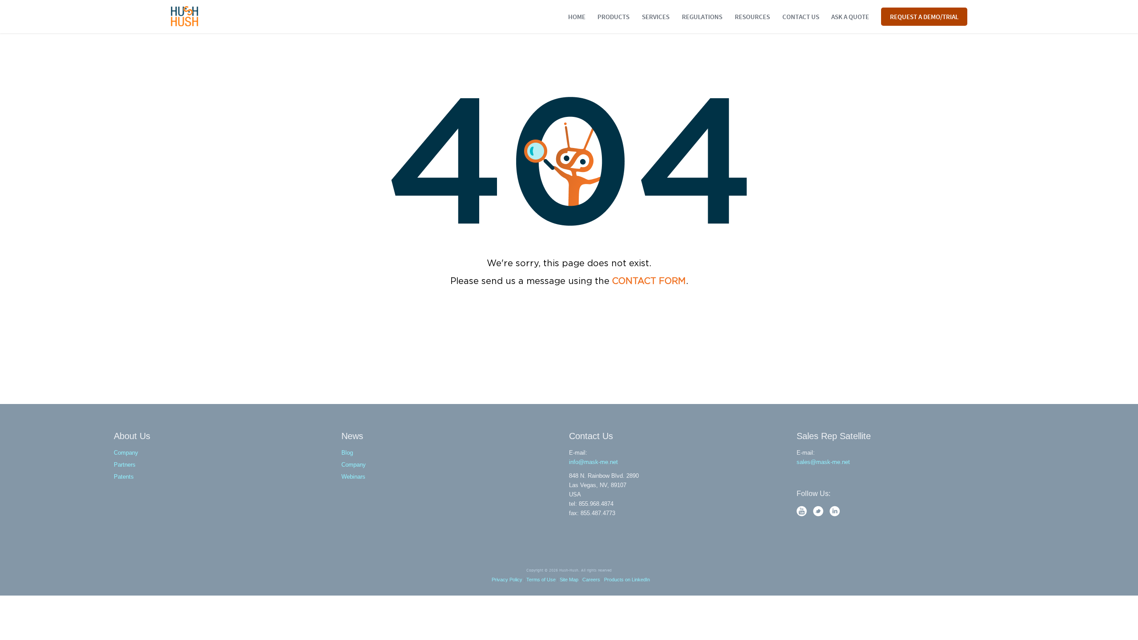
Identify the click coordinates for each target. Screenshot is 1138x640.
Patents (124, 476)
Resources (752, 16)
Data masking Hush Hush (185, 16)
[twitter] (819, 514)
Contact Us (800, 16)
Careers (591, 579)
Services (655, 16)
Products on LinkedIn (627, 579)
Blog (347, 452)
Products (613, 16)
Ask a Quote (850, 16)
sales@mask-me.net (823, 462)
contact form (649, 281)
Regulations (702, 16)
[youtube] (803, 514)
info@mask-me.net (593, 462)
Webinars (353, 476)
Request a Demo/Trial (924, 16)
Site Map (569, 579)
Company (126, 452)
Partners (125, 464)
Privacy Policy (507, 579)
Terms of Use (541, 579)
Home (576, 16)
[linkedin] (834, 514)
